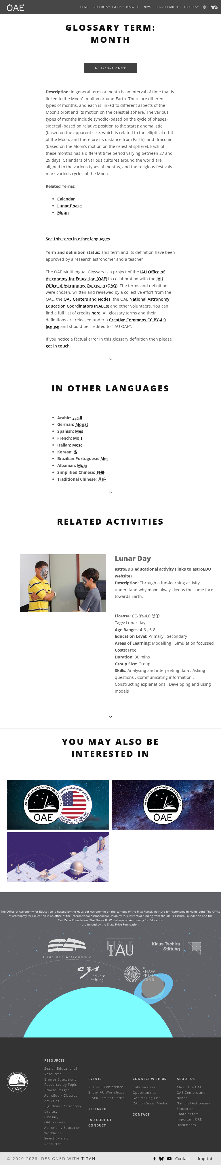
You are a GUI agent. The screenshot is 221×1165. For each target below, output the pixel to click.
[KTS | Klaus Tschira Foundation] (169, 947)
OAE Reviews (55, 1122)
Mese (77, 445)
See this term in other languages (78, 238)
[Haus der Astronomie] (60, 947)
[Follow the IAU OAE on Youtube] (216, 7)
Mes (79, 431)
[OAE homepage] (15, 7)
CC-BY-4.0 (141, 616)
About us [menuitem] (190, 7)
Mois (78, 438)
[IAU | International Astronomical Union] (113, 947)
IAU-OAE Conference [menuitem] (105, 1087)
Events (95, 1079)
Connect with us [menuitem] (167, 7)
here (96, 313)
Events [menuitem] (116, 7)
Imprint (205, 1158)
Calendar (66, 199)
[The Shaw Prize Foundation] (132, 973)
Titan (88, 1158)
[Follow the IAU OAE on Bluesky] (161, 1158)
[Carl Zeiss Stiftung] (84, 973)
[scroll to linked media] (110, 359)
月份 (100, 472)
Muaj (82, 465)
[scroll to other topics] (110, 492)
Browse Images (57, 1090)
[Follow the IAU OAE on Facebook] (154, 1158)
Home (84, 7)
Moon (63, 212)
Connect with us (149, 1079)
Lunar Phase (69, 205)
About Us (186, 1079)
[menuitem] (100, 7)
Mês (104, 458)
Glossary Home (110, 67)
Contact (141, 1114)
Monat (81, 424)
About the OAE (189, 1087)
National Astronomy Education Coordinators (193, 1108)
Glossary (51, 1117)
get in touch (58, 346)
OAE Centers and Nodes (87, 299)
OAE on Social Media (150, 1103)
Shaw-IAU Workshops (106, 1092)
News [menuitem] (147, 7)
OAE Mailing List (146, 1098)
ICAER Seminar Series (106, 1098)
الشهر (77, 417)
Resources (100, 7)
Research (132, 7)
